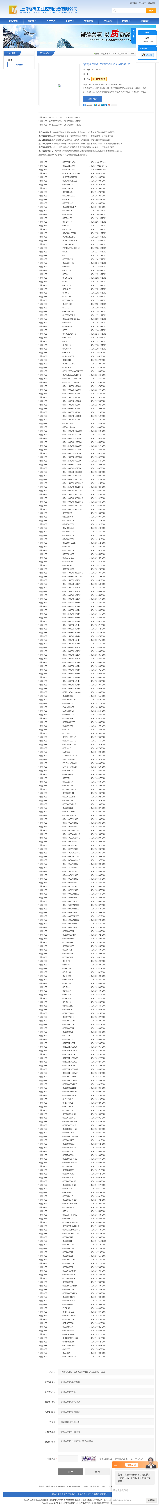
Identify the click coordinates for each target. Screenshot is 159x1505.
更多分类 (19, 64)
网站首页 (13, 21)
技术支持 (88, 21)
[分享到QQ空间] (95, 105)
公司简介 (32, 21)
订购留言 (93, 99)
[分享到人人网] (105, 105)
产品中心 (51, 21)
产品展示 (104, 54)
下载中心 (70, 21)
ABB (114, 54)
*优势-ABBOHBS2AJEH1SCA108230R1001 (63, 1486)
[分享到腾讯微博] (102, 105)
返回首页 (133, 3)
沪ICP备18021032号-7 (73, 1503)
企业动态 (107, 21)
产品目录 (11, 53)
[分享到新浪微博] (98, 105)
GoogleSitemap (47, 1503)
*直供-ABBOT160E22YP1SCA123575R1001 (107, 1486)
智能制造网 (96, 1503)
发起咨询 (151, 1500)
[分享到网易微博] (109, 105)
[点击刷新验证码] (88, 1458)
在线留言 (142, 3)
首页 (97, 54)
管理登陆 (103, 1494)
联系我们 (152, 3)
